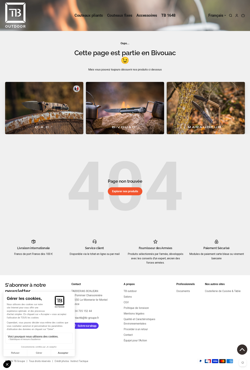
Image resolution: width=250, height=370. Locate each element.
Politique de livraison (136, 308)
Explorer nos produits (125, 191)
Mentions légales (134, 313)
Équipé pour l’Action (135, 340)
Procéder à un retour (136, 329)
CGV (126, 302)
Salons (128, 296)
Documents (183, 291)
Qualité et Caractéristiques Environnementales (139, 321)
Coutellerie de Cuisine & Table (223, 291)
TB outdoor (130, 291)
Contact (128, 334)
